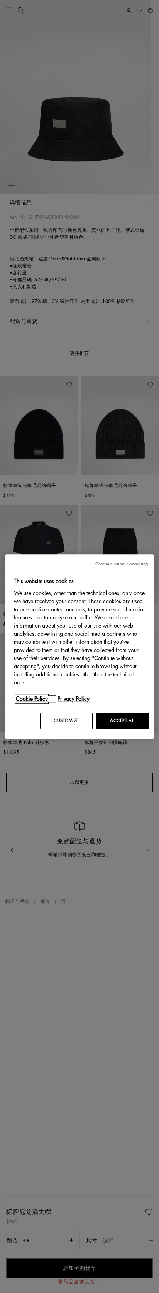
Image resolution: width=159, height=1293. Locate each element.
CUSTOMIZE (66, 720)
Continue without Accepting (121, 564)
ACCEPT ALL (122, 720)
